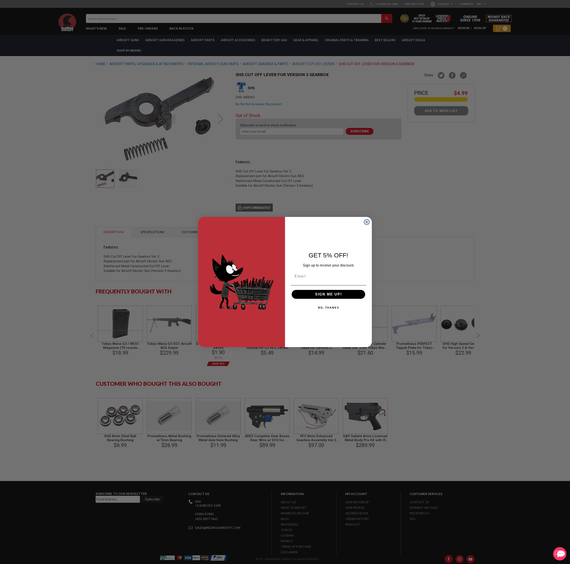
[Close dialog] (367, 222)
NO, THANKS (328, 307)
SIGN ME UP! (328, 294)
